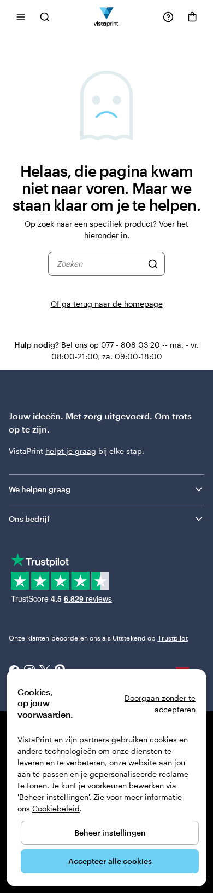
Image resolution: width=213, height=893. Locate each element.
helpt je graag (70, 451)
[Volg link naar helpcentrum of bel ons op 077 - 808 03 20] (168, 17)
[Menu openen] (21, 17)
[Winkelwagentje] (192, 17)
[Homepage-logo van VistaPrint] (107, 16)
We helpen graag (39, 489)
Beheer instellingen (110, 832)
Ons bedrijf (29, 518)
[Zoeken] (153, 264)
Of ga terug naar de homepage (107, 303)
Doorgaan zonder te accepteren (160, 703)
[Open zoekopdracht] (45, 16)
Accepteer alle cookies (110, 861)
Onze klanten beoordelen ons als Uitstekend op (98, 638)
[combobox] (100, 263)
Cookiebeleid (56, 808)
